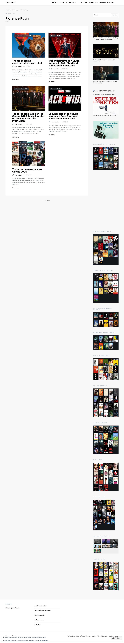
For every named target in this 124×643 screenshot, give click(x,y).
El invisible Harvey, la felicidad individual (103, 94)
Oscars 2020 (24, 89)
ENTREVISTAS (93, 2)
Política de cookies (43, 640)
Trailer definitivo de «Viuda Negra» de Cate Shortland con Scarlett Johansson (64, 63)
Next (48, 200)
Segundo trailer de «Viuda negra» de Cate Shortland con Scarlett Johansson (63, 116)
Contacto (37, 624)
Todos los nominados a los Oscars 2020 (27, 170)
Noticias (53, 35)
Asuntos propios (19, 35)
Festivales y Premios (20, 144)
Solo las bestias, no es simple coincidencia (104, 115)
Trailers (59, 35)
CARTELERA (63, 2)
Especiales (110, 2)
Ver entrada (15, 79)
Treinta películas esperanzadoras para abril (27, 62)
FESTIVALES (72, 2)
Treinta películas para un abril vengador (103, 91)
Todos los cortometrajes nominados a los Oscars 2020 (104, 60)
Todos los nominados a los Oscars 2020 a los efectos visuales (105, 82)
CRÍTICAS (55, 2)
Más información (40, 615)
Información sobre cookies (43, 610)
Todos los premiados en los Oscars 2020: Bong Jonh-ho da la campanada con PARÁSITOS (28, 117)
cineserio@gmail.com (12, 608)
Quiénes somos (39, 620)
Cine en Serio (10, 3)
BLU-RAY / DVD (83, 2)
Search (114, 15)
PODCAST (103, 2)
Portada (16, 10)
